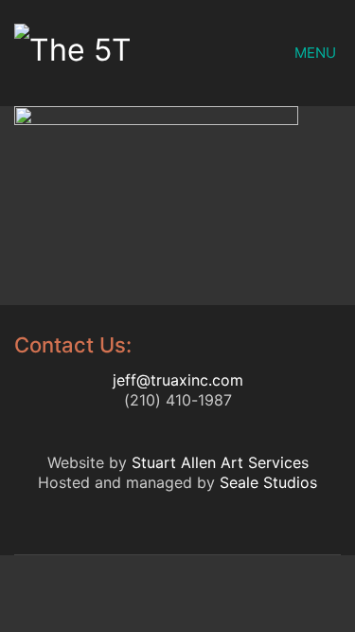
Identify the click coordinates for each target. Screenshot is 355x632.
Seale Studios (268, 482)
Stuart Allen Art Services (220, 462)
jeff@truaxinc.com (178, 379)
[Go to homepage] (101, 53)
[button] (317, 53)
